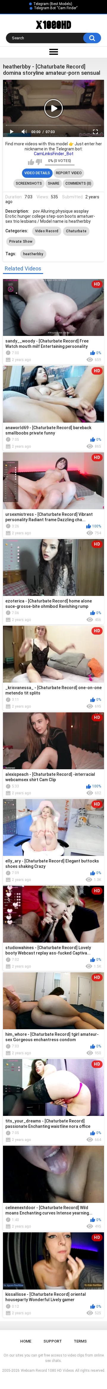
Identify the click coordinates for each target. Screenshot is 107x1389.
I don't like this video (39, 162)
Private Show (21, 241)
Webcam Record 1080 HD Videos (47, 1370)
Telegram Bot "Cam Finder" (56, 8)
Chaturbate (76, 231)
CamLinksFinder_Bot (53, 153)
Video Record (47, 231)
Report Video (69, 173)
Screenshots (29, 183)
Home (25, 1341)
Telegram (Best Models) (52, 4)
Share (53, 183)
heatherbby (33, 254)
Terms (80, 1341)
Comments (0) (78, 183)
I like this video (31, 162)
